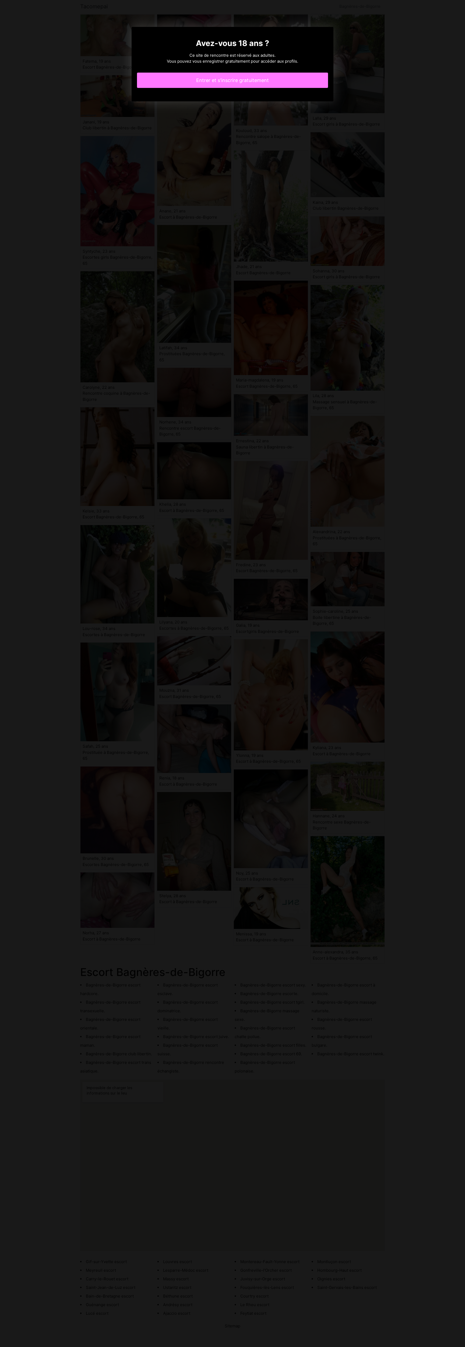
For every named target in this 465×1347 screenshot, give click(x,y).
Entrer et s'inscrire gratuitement (232, 80)
